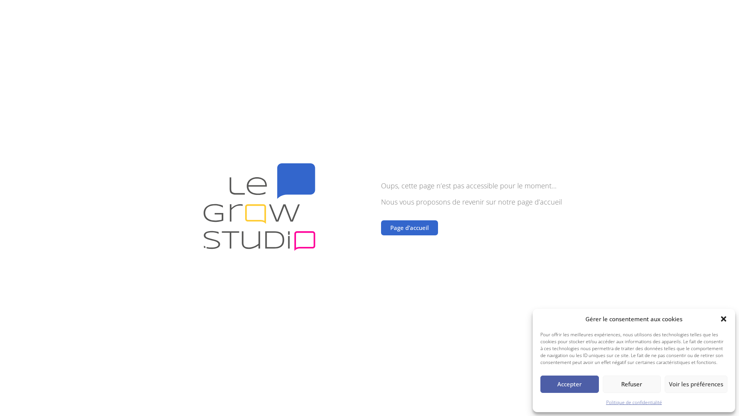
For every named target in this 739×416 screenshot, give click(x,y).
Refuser (631, 384)
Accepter (569, 384)
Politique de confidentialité (634, 402)
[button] (723, 319)
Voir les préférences (696, 384)
